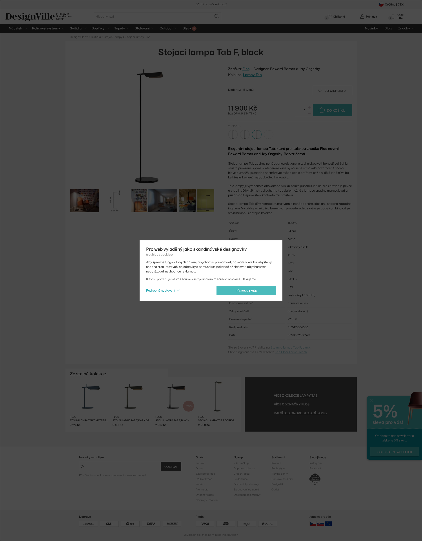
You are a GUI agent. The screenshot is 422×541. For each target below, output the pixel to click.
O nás (199, 468)
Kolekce (276, 463)
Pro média (202, 489)
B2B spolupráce (205, 474)
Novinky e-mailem (91, 457)
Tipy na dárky (279, 474)
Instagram (315, 463)
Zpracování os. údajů (246, 489)
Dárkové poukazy (282, 479)
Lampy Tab (252, 74)
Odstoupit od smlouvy (247, 495)
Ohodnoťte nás (205, 495)
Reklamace (240, 479)
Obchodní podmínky (246, 484)
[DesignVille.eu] (328, 523)
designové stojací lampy (305, 413)
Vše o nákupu (242, 463)
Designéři (277, 484)
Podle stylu (278, 468)
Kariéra (200, 484)
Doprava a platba (244, 468)
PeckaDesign (230, 535)
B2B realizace (204, 479)
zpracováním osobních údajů (128, 475)
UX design (190, 535)
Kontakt (200, 463)
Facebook (315, 468)
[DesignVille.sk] (320, 523)
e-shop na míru (208, 535)
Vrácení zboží (242, 474)
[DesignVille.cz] (312, 523)
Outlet (275, 489)
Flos (305, 404)
